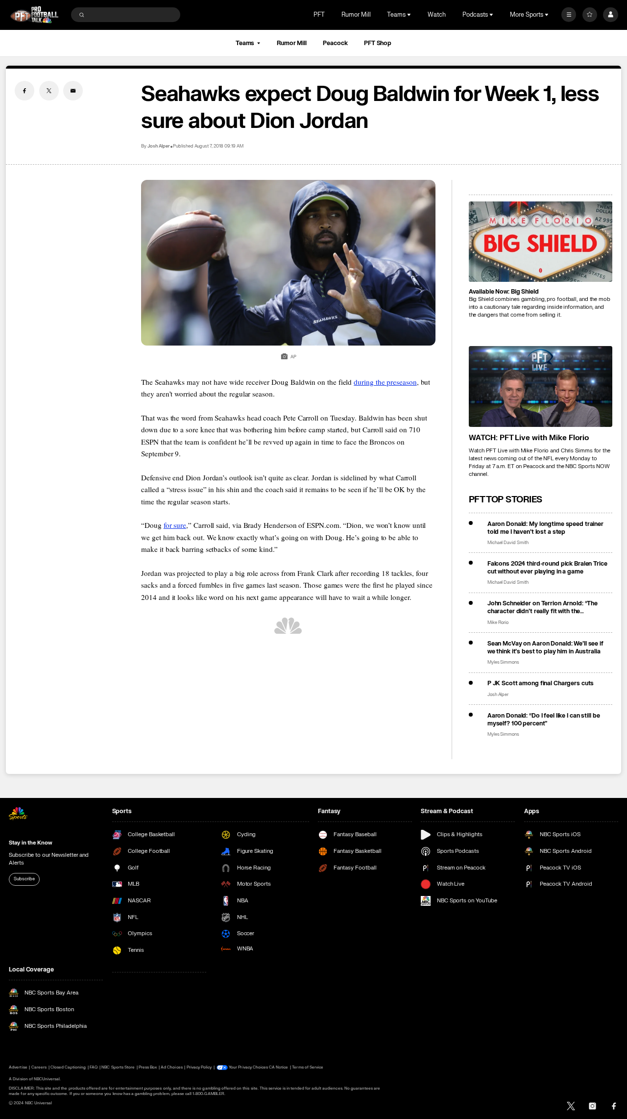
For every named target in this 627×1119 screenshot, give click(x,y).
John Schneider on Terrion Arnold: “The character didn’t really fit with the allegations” (542, 607)
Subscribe (24, 879)
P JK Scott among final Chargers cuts (540, 683)
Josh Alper (158, 146)
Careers (39, 1067)
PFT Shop (377, 43)
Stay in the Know (30, 843)
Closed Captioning (68, 1067)
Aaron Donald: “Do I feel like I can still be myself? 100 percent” (543, 719)
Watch (437, 15)
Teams (245, 43)
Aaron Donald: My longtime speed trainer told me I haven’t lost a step (545, 528)
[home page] (34, 15)
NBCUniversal (47, 1079)
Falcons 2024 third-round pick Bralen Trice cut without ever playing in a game (547, 567)
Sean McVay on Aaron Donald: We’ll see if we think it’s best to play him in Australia (545, 647)
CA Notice (278, 1067)
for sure (175, 525)
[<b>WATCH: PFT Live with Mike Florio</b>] (540, 386)
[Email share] (73, 90)
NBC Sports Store (118, 1067)
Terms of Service (307, 1067)
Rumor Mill (356, 15)
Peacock (335, 43)
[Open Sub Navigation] (410, 15)
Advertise (18, 1067)
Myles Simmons (503, 662)
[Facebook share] (24, 90)
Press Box (148, 1067)
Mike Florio (498, 622)
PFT (319, 15)
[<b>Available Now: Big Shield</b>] (540, 241)
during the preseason (385, 382)
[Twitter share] (49, 90)
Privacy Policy (199, 1067)
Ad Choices (171, 1067)
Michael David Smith (508, 543)
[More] (568, 14)
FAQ (93, 1067)
